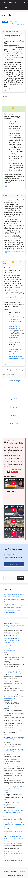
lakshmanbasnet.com (9, 2)
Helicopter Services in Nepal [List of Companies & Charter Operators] (14, 625)
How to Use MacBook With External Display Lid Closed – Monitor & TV (13, 813)
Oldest (10, 99)
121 (13, 108)
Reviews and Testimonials (15, 707)
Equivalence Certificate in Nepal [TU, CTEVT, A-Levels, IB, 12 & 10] (13, 683)
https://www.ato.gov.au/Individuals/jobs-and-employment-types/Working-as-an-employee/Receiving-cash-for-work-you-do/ (16, 353)
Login (18, 380)
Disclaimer (6, 871)
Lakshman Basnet (8, 638)
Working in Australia (19, 24)
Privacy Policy (15, 871)
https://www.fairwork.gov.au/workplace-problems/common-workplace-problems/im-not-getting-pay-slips (16, 323)
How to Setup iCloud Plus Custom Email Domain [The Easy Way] (14, 672)
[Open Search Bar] (24, 2)
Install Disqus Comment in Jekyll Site (13, 650)
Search (20, 577)
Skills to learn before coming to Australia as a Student (12, 611)
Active (3, 99)
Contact (22, 871)
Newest (6, 99)
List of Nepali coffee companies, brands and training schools (12, 761)
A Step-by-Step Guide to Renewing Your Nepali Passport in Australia (13, 606)
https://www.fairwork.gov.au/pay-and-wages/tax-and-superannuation (16, 336)
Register (10, 380)
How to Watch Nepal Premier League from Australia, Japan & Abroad (13, 595)
